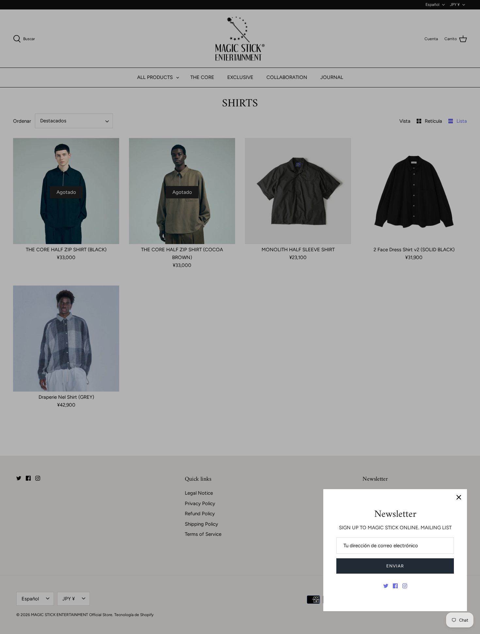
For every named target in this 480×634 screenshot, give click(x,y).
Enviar (395, 566)
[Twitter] (385, 585)
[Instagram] (404, 585)
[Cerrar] (459, 497)
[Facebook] (395, 585)
